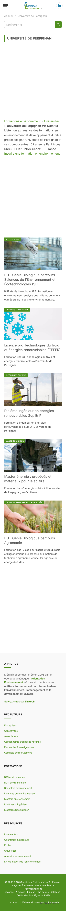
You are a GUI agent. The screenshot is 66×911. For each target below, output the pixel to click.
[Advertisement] (33, 82)
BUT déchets (12, 239)
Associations (11, 736)
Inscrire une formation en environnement (32, 153)
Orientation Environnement (34, 882)
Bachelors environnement (18, 788)
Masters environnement (17, 798)
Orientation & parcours (16, 839)
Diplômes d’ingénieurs (16, 804)
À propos (20, 892)
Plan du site (43, 892)
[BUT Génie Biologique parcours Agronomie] (33, 517)
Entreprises (10, 725)
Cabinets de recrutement (18, 752)
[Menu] (5, 5)
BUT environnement (15, 782)
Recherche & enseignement (19, 747)
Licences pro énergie (17, 309)
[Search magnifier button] (58, 24)
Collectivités (11, 730)
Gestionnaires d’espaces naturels (22, 741)
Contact (14, 902)
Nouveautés (11, 834)
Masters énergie (15, 441)
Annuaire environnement (17, 856)
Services (9, 892)
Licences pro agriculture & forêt (24, 502)
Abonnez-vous (49, 903)
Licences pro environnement (20, 793)
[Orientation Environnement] (33, 5)
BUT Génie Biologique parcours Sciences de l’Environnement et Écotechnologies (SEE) (30, 279)
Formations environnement (22, 121)
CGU (19, 895)
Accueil (8, 16)
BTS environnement (15, 777)
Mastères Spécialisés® (16, 809)
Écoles (7, 845)
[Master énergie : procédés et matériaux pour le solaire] (33, 455)
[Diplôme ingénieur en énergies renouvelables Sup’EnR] (33, 389)
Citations (55, 892)
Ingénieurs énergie (16, 375)
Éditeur (31, 892)
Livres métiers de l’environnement (22, 861)
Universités (52, 121)
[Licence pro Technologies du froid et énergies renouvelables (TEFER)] (33, 324)
